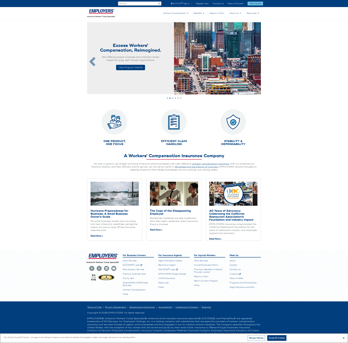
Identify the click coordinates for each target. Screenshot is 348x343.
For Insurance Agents (170, 255)
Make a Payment (235, 3)
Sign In (180, 3)
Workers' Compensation (134, 290)
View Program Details (131, 67)
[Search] (159, 4)
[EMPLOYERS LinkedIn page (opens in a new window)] (106, 268)
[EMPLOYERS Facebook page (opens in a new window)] (91, 268)
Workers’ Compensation (175, 13)
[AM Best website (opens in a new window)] (106, 280)
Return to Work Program (206, 281)
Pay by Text (128, 278)
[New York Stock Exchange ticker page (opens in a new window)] (93, 280)
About (233, 261)
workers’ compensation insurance (210, 163)
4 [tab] (175, 98)
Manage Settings (256, 338)
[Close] (344, 338)
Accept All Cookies (277, 338)
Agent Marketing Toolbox (170, 261)
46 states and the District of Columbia (196, 166)
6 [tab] (181, 98)
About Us (235, 13)
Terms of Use (94, 307)
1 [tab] (167, 98)
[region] (174, 338)
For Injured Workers (204, 255)
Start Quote (255, 3)
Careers (233, 265)
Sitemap (206, 307)
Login (131, 265)
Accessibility (165, 307)
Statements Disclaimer (142, 307)
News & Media (236, 278)
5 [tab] (178, 98)
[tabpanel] (174, 58)
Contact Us (218, 3)
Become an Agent (166, 265)
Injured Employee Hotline (206, 265)
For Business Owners (134, 255)
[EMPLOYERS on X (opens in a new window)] (99, 268)
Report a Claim (217, 13)
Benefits (198, 13)
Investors (234, 274)
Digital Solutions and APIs (242, 287)
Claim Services (130, 261)
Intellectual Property (186, 307)
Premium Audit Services (134, 274)
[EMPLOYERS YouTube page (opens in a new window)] (114, 268)
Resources (252, 13)
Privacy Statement (115, 307)
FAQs (125, 294)
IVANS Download (166, 278)
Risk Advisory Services (133, 269)
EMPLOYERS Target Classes (172, 274)
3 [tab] (172, 98)
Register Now (202, 3)
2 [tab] (170, 98)
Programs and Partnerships (243, 283)
